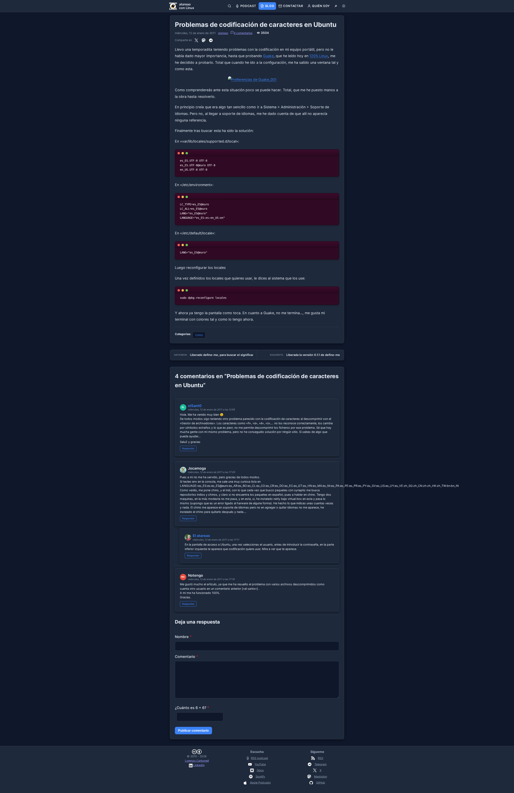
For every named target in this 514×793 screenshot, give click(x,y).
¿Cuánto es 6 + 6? (192, 708)
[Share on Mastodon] (203, 40)
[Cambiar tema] (343, 6)
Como (199, 335)
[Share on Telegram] (211, 40)
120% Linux (318, 56)
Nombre (183, 637)
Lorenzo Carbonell (197, 760)
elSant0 (195, 406)
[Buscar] (229, 6)
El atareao (201, 536)
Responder (188, 448)
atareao (223, 33)
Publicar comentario (193, 730)
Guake (268, 56)
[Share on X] (196, 40)
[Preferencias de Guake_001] (257, 79)
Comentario (186, 656)
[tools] (336, 6)
